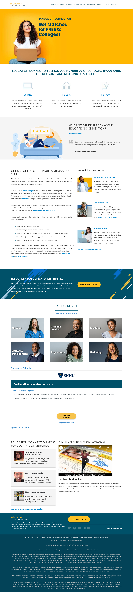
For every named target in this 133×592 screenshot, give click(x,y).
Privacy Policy (29, 537)
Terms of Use (50, 537)
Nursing (17, 328)
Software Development (20, 352)
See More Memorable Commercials (27, 509)
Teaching (95, 328)
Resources (114, 4)
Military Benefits (101, 203)
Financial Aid (106, 4)
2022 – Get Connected (35, 492)
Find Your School (89, 284)
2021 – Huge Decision (34, 473)
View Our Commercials (114, 528)
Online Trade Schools (66, 4)
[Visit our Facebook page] (74, 528)
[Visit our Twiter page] (69, 528)
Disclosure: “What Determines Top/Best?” (67, 537)
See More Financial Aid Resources (90, 250)
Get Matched (79, 519)
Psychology (58, 352)
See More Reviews (75, 133)
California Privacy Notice (101, 537)
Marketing (96, 352)
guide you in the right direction (44, 210)
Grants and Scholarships (105, 177)
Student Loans (100, 228)
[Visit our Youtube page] (79, 528)
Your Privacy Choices (86, 537)
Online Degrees (54, 4)
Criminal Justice (56, 328)
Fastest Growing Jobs (79, 4)
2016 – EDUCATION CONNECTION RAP (33, 453)
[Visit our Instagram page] (84, 528)
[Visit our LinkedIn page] (88, 528)
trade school (26, 199)
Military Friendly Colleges (94, 4)
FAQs (43, 537)
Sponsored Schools (21, 368)
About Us (37, 537)
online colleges (28, 191)
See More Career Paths (66, 313)
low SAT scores (21, 256)
